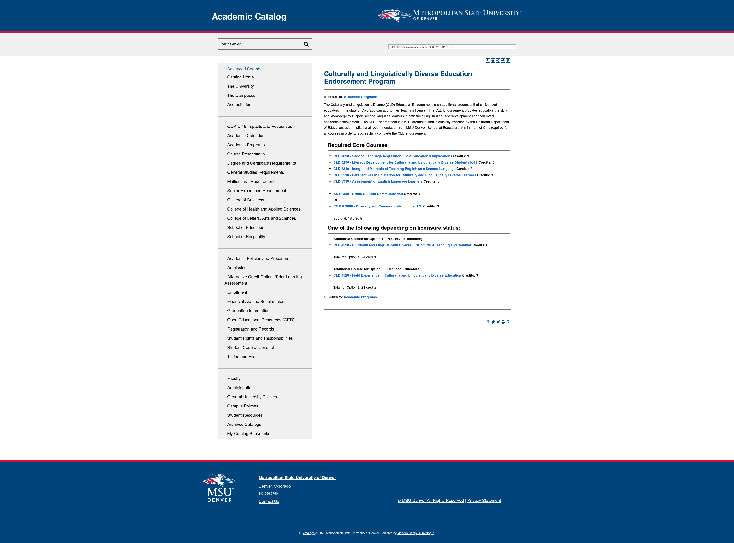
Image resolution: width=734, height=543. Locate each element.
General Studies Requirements (255, 172)
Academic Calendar (245, 135)
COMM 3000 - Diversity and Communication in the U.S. (377, 206)
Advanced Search (243, 68)
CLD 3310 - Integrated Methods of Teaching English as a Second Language (394, 168)
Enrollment (237, 292)
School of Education (245, 227)
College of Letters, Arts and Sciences (261, 218)
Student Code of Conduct (250, 347)
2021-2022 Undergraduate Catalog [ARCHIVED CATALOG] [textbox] (422, 47)
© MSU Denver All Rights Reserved (431, 500)
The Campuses (241, 95)
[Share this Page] (498, 60)
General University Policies (252, 396)
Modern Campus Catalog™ (415, 533)
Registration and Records (250, 329)
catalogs (309, 533)
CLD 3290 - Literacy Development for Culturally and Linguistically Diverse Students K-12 (405, 162)
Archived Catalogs (244, 424)
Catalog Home (240, 77)
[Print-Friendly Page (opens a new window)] (503, 60)
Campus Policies (242, 406)
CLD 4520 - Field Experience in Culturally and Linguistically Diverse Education (397, 275)
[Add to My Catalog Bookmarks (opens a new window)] (493, 60)
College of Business (245, 200)
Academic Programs (246, 144)
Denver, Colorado (275, 486)
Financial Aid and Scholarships (255, 301)
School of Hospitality (246, 236)
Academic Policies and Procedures (259, 258)
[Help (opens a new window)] (508, 60)
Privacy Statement (484, 500)
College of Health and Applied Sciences (263, 209)
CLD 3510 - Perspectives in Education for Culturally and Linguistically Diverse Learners (404, 174)
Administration (240, 387)
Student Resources (245, 415)
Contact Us (269, 501)
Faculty (233, 378)
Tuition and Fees (242, 356)
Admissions (238, 267)
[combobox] (452, 46)
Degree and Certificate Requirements (261, 163)
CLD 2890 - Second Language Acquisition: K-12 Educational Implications (392, 156)
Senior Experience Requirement (256, 190)
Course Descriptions (246, 154)
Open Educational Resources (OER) (260, 320)
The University (240, 86)
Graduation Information (248, 310)
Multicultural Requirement (250, 181)
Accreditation (239, 104)
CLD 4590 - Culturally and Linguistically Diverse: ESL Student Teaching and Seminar (402, 245)
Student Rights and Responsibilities (260, 338)
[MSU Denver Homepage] (450, 14)
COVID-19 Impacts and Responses (259, 126)
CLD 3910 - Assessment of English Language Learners (378, 181)
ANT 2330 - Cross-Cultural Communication (368, 193)
